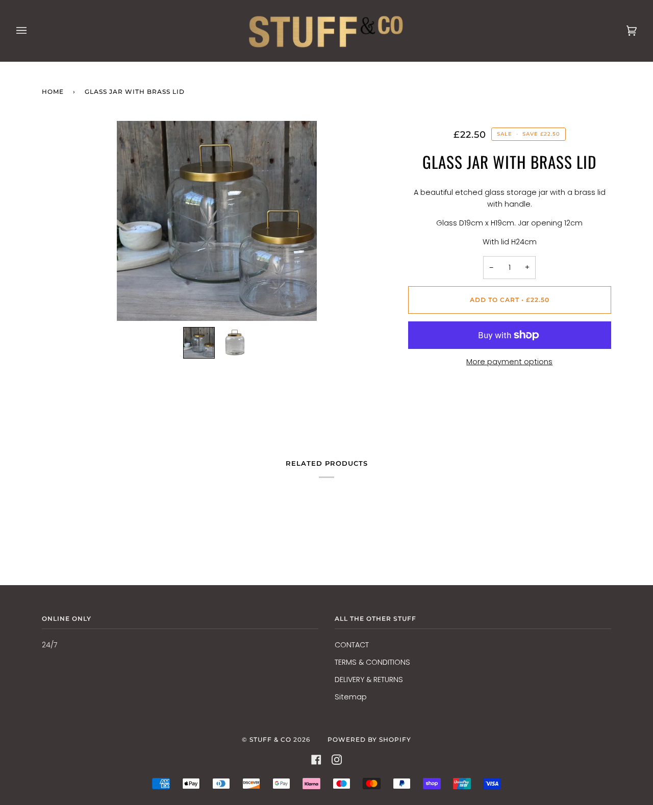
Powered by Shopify (369, 739)
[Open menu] (31, 30)
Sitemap (351, 697)
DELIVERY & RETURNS (369, 679)
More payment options (509, 362)
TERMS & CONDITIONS (372, 662)
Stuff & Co (270, 739)
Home (53, 91)
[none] (199, 343)
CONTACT (352, 645)
